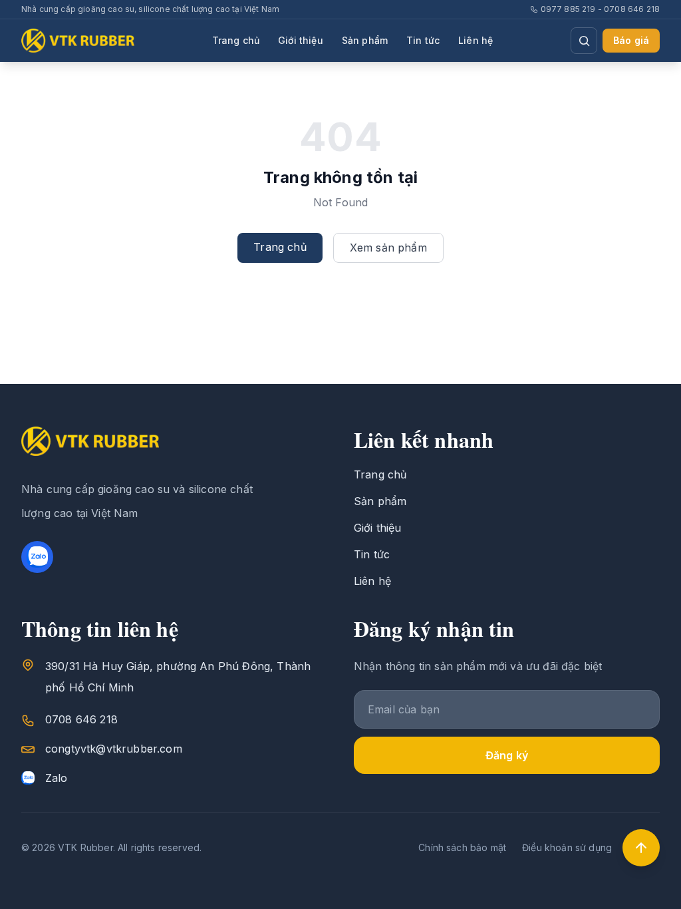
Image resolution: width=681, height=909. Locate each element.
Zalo (56, 778)
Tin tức (423, 40)
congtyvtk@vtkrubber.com (113, 748)
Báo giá (631, 40)
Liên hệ (475, 40)
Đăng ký (506, 755)
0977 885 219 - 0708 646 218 (600, 9)
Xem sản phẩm (388, 247)
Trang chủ (235, 40)
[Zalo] (37, 557)
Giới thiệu (300, 40)
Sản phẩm (365, 40)
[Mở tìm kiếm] (584, 40)
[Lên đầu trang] (641, 847)
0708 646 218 (81, 719)
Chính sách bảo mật (462, 847)
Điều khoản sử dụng (567, 847)
